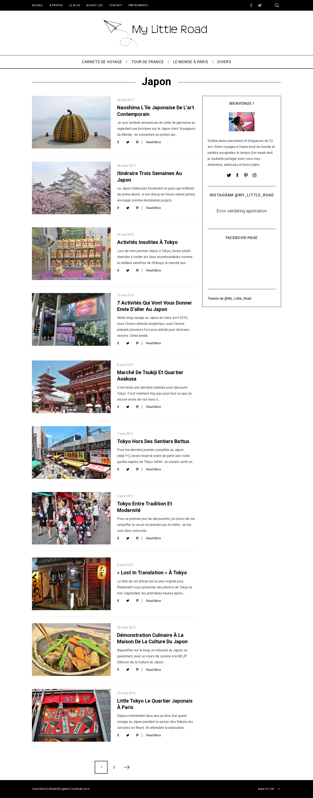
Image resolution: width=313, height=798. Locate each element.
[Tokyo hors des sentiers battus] (71, 452)
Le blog (74, 5)
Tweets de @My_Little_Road (229, 298)
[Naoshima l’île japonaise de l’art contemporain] (71, 122)
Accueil (37, 5)
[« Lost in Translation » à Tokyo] (71, 583)
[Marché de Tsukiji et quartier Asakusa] (71, 386)
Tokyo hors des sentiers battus (153, 441)
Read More (153, 142)
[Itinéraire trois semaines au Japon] (71, 188)
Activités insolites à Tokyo (147, 242)
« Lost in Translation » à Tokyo (152, 573)
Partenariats (138, 5)
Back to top (266, 789)
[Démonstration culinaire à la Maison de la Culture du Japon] (71, 649)
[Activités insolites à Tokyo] (71, 253)
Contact (115, 5)
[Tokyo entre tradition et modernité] (71, 518)
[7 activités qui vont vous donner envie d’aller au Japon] (71, 319)
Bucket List (94, 5)
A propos (56, 5)
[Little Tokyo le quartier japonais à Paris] (71, 715)
